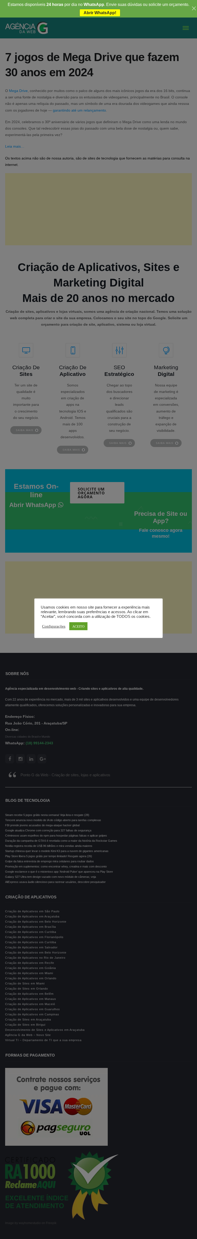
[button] (16, 1223)
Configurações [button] (53, 626)
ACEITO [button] (78, 626)
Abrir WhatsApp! (100, 13)
